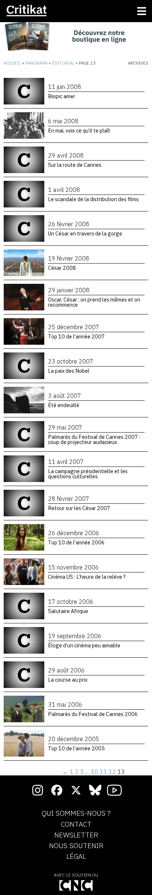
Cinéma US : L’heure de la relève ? (86, 576)
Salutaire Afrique (68, 611)
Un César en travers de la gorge (85, 233)
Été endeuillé (63, 405)
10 (94, 771)
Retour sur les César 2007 (79, 508)
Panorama (36, 63)
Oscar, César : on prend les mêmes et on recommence (94, 302)
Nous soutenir (76, 846)
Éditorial (63, 63)
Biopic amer (61, 96)
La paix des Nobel (68, 370)
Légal (76, 857)
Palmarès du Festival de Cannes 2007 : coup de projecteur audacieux (94, 439)
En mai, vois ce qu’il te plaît (79, 130)
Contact (76, 824)
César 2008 (62, 267)
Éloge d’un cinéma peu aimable (84, 645)
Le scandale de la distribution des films (93, 199)
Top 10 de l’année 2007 (76, 336)
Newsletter (76, 835)
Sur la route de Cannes (74, 164)
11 (103, 771)
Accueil (12, 63)
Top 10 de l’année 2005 (76, 748)
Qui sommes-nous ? (76, 813)
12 (112, 771)
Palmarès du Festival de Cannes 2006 (93, 713)
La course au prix (67, 679)
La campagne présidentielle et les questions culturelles (88, 474)
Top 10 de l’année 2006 (76, 542)
